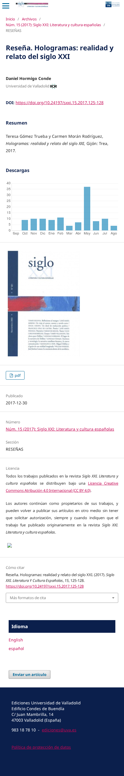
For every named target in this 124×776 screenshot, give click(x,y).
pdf (17, 375)
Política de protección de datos (41, 747)
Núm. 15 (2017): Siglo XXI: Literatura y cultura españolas (53, 24)
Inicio (10, 19)
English (16, 640)
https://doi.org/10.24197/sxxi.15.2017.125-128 (60, 102)
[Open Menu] (6, 6)
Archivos (29, 19)
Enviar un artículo (29, 674)
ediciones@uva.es (59, 730)
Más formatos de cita (28, 597)
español (16, 648)
